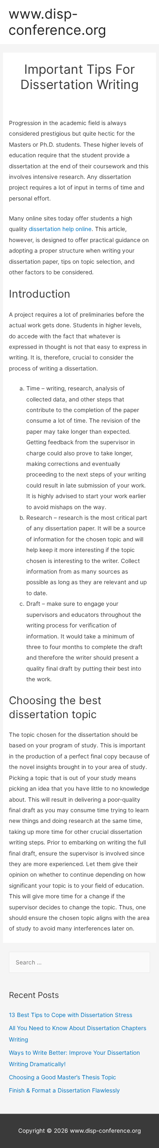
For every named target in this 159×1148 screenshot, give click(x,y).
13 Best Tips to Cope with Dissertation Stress (70, 1014)
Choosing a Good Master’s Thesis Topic (62, 1077)
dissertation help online (60, 229)
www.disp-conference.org (57, 22)
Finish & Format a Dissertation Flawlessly (64, 1090)
